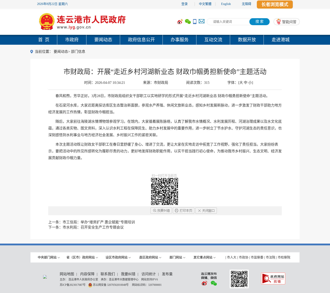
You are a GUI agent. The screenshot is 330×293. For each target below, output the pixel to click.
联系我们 (108, 274)
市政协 (243, 257)
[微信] (188, 22)
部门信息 (78, 51)
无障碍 (246, 4)
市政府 (72, 39)
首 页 (43, 39)
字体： (240, 82)
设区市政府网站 (117, 257)
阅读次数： (197, 82)
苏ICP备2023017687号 (73, 284)
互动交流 (213, 39)
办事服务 (180, 39)
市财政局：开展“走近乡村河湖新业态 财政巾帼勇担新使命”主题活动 (165, 71)
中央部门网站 (47, 257)
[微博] (180, 22)
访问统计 (148, 274)
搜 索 (259, 21)
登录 (184, 4)
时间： (104, 82)
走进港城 (281, 39)
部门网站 (175, 257)
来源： (155, 82)
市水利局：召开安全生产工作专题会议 (93, 227)
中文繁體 (205, 4)
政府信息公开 (141, 39)
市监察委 (257, 257)
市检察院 (284, 257)
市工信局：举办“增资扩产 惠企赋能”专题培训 (99, 222)
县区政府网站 (148, 257)
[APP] (194, 22)
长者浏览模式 (274, 4)
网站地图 (67, 274)
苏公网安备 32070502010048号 (111, 284)
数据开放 (247, 39)
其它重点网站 (203, 257)
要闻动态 (103, 39)
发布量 (167, 274)
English (226, 4)
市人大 (231, 257)
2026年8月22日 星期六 (52, 4)
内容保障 (87, 274)
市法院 (270, 257)
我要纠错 (128, 274)
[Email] (202, 22)
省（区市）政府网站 (80, 257)
